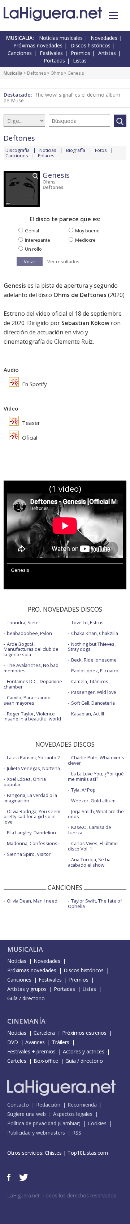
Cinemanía (26, 1021)
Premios (80, 53)
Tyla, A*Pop (83, 790)
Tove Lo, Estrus (87, 622)
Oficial (29, 437)
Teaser (30, 422)
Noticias (47, 150)
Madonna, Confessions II (34, 843)
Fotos (101, 150)
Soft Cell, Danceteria (93, 703)
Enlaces (46, 155)
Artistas (107, 53)
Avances (35, 1042)
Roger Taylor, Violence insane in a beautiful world (32, 716)
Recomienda (82, 1104)
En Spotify (34, 384)
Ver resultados (63, 261)
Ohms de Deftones (80, 295)
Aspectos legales (72, 1114)
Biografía (75, 150)
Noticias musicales (61, 37)
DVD (12, 1042)
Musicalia (13, 73)
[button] (113, 15)
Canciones (20, 53)
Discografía (17, 150)
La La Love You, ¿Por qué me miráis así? (96, 776)
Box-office (46, 1060)
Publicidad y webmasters (36, 1132)
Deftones (36, 73)
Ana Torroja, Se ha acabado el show (89, 862)
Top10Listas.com (88, 1152)
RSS (76, 1132)
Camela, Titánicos (89, 681)
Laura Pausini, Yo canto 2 (33, 757)
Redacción (48, 1104)
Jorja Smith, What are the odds (96, 814)
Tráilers (60, 1042)
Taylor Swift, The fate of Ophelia (95, 903)
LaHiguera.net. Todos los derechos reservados (61, 1195)
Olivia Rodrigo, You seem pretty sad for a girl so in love (32, 816)
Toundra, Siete (23, 622)
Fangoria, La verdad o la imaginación (30, 798)
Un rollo (33, 249)
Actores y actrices (83, 1051)
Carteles (16, 1060)
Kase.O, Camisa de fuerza (89, 830)
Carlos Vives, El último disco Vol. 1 (93, 846)
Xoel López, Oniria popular (25, 782)
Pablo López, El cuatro (94, 670)
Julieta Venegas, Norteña (33, 768)
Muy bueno (87, 230)
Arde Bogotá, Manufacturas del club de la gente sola (31, 649)
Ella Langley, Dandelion (31, 832)
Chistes (53, 1152)
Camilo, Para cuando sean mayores (27, 700)
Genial (32, 230)
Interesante (37, 240)
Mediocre (85, 240)
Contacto (18, 1104)
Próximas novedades (37, 45)
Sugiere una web (26, 1114)
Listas (80, 60)
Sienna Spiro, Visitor (29, 854)
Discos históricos (90, 45)
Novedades (104, 37)
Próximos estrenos (84, 1032)
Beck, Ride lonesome (94, 660)
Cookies (97, 1123)
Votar (29, 261)
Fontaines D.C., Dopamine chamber (33, 684)
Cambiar (69, 1123)
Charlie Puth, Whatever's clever (96, 760)
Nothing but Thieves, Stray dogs (92, 647)
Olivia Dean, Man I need (32, 901)
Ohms (57, 73)
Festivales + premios (31, 1051)
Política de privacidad (31, 1123)
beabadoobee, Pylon (29, 633)
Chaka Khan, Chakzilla (94, 633)
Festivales (51, 53)
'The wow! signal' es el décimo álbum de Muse (62, 97)
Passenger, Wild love (93, 692)
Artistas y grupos (27, 989)
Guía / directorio (26, 998)
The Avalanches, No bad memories (31, 668)
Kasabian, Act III (87, 713)
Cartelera (44, 1032)
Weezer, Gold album (93, 800)
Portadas (54, 60)
